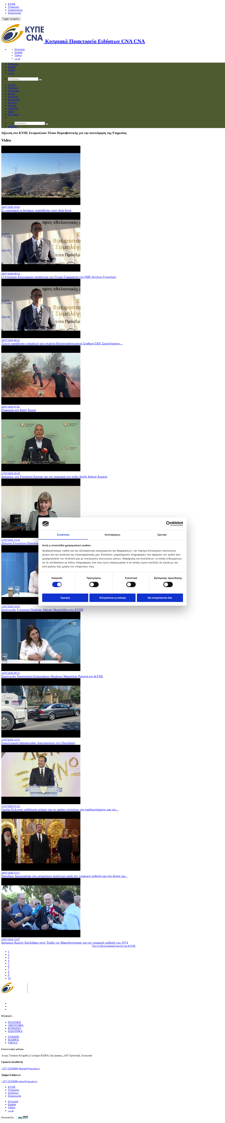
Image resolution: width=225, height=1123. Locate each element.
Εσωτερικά (14, 99)
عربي (17, 58)
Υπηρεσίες (13, 7)
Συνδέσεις (13, 1093)
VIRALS (13, 1042)
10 (9, 978)
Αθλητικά (13, 108)
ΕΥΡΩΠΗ (13, 1036)
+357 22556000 (9, 1081)
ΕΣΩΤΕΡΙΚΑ (15, 1031)
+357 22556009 (9, 1068)
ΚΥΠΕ (11, 4)
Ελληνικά (19, 49)
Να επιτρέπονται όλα (160, 597)
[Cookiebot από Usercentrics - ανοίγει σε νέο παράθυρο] (168, 523)
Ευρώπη (12, 102)
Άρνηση (65, 597)
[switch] (94, 584)
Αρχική (12, 84)
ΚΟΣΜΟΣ (13, 1039)
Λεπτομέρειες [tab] (112, 534)
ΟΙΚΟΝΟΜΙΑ (16, 1025)
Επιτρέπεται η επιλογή (112, 597)
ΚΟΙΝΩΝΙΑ (14, 1028)
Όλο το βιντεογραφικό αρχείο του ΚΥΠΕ (114, 946)
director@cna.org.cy (29, 1068)
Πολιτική (12, 87)
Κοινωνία (13, 96)
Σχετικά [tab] (161, 534)
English (18, 52)
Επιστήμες (13, 114)
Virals (11, 111)
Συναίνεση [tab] (63, 534)
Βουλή (11, 93)
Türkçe (18, 55)
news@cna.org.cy (28, 1081)
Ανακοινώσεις (15, 10)
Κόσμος (12, 105)
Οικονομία (13, 90)
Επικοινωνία (14, 13)
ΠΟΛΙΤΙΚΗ (14, 1022)
